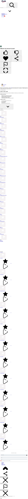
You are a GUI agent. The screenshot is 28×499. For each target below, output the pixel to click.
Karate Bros (1, 143)
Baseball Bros (1, 149)
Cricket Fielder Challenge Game (3, 156)
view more (1, 252)
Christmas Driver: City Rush (3, 195)
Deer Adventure (2, 117)
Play (0, 116)
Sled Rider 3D (1, 208)
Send (1, 498)
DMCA (2, 463)
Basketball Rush (2, 123)
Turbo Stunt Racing (2, 221)
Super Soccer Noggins (2, 136)
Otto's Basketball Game (2, 182)
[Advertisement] (14, 23)
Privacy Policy (3, 464)
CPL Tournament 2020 (2, 162)
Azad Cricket (1, 169)
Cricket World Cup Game (3, 175)
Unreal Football (2, 234)
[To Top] (5, 470)
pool (11, 87)
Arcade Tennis (1, 188)
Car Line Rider (2, 201)
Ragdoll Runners (2, 130)
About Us (3, 462)
